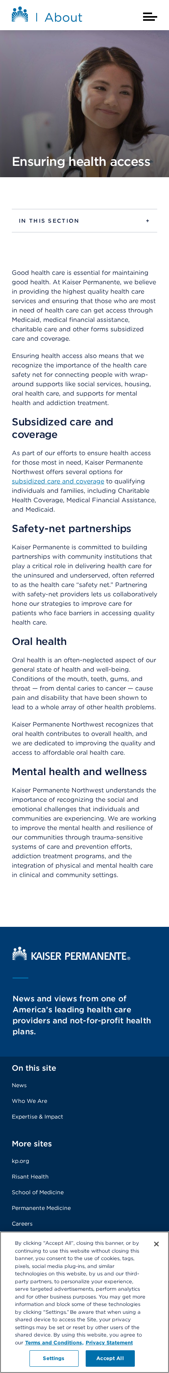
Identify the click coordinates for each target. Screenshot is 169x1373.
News (19, 1085)
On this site (34, 1068)
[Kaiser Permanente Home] (71, 958)
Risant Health (30, 1176)
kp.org (20, 1161)
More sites (32, 1143)
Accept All (109, 1358)
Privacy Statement (109, 1343)
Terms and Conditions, (54, 1343)
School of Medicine (38, 1192)
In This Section (49, 221)
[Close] (156, 1244)
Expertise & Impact (37, 1116)
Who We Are (29, 1101)
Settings (53, 1358)
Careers (22, 1223)
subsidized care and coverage (58, 481)
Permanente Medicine (41, 1208)
